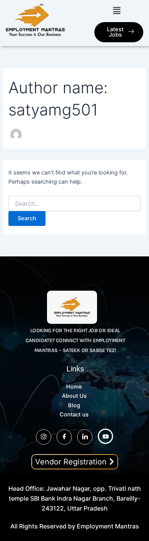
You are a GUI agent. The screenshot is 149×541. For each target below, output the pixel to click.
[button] (116, 10)
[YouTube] (105, 436)
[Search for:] (74, 203)
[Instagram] (43, 437)
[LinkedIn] (84, 437)
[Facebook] (64, 437)
